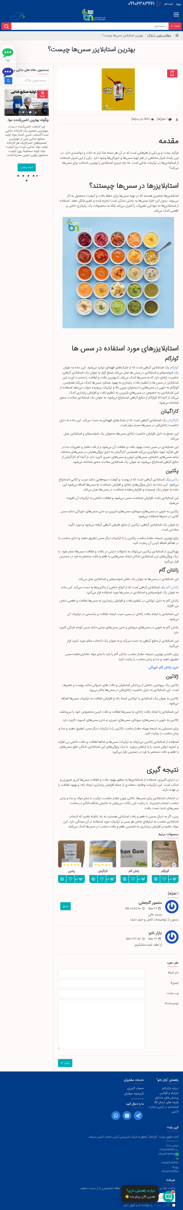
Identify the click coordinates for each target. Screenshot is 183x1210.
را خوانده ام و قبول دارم (147, 1205)
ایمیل (175, 983)
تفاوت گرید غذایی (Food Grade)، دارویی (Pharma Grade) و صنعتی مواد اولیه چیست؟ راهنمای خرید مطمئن (26, 120)
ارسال (67, 1063)
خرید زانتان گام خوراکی (163, 667)
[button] (37, 176)
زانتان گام (172, 587)
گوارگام (174, 367)
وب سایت (172, 993)
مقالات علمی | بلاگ (159, 35)
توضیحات (173, 1003)
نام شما (174, 972)
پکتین (174, 479)
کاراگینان (173, 420)
